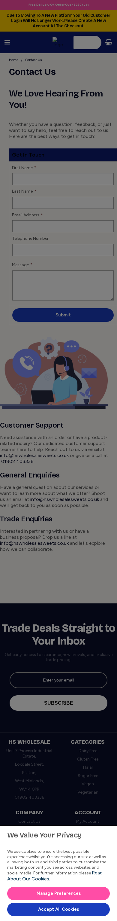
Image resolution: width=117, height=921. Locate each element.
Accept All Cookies (58, 909)
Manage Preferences (59, 893)
